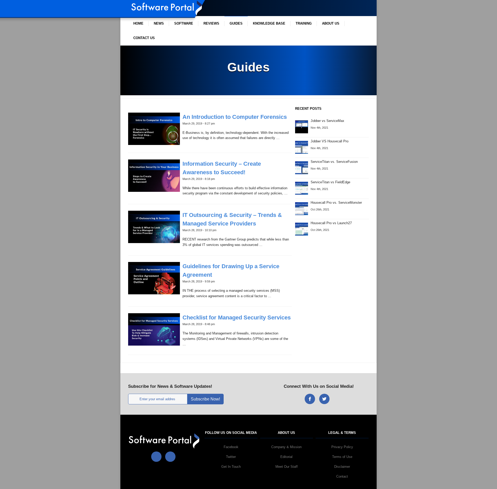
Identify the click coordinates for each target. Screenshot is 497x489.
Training (304, 23)
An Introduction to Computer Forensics (234, 117)
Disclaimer (342, 467)
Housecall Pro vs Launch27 (331, 223)
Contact (342, 476)
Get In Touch (231, 467)
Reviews (211, 23)
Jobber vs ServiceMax (327, 121)
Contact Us (144, 38)
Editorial (286, 457)
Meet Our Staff (286, 467)
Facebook (231, 447)
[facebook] (310, 399)
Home (138, 23)
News (159, 23)
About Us (330, 23)
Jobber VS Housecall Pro (329, 141)
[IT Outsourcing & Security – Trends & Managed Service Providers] (154, 227)
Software (183, 23)
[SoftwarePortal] (165, 441)
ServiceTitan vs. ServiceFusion (334, 162)
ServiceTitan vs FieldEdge (330, 182)
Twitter (231, 457)
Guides (236, 23)
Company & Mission (286, 447)
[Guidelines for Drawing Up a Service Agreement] (154, 278)
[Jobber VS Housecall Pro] (301, 147)
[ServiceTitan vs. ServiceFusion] (301, 167)
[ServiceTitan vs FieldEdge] (301, 188)
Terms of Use (342, 457)
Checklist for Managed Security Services (236, 317)
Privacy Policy (342, 447)
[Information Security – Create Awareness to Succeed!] (154, 175)
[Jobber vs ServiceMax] (301, 123)
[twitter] (324, 399)
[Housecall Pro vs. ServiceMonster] (301, 208)
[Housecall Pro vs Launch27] (301, 229)
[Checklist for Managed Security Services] (154, 329)
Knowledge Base (269, 23)
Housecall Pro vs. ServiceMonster (336, 203)
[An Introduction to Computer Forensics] (154, 128)
